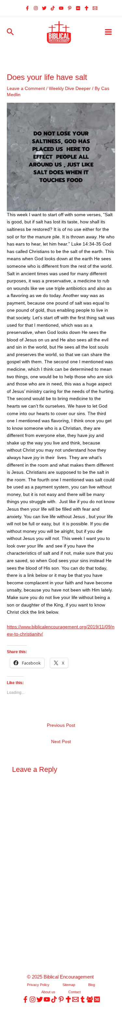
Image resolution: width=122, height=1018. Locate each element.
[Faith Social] (86, 8)
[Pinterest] (69, 8)
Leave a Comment (26, 88)
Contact (74, 992)
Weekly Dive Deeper (70, 88)
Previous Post (61, 725)
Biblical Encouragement (69, 977)
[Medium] (97, 999)
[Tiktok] (52, 8)
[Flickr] (78, 8)
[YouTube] (61, 8)
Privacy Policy (38, 985)
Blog (91, 985)
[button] (10, 32)
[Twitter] (44, 8)
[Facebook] (27, 8)
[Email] (95, 8)
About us (48, 992)
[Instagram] (36, 8)
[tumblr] (82, 999)
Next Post (61, 741)
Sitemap (68, 985)
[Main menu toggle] (108, 32)
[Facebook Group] (90, 999)
